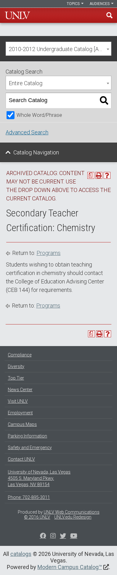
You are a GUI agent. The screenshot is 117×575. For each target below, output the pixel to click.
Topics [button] (73, 4)
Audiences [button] (100, 4)
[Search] (104, 100)
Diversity (16, 366)
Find (109, 15)
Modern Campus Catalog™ (69, 567)
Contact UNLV (21, 459)
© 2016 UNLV (37, 517)
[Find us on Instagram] (63, 536)
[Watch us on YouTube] (74, 536)
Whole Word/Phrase (39, 115)
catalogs (21, 554)
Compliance (20, 354)
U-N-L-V (17, 15)
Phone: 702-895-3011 (29, 497)
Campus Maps (22, 424)
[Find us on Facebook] (43, 536)
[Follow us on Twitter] (53, 536)
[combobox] (58, 49)
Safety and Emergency (30, 447)
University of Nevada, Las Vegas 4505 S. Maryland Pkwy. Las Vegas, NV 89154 (39, 478)
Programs (49, 253)
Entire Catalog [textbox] (25, 83)
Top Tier (16, 378)
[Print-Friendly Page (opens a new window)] (98, 175)
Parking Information (27, 435)
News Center (20, 389)
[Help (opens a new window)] (107, 175)
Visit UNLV (18, 401)
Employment (20, 412)
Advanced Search (27, 132)
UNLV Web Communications (72, 512)
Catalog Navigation (36, 152)
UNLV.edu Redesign (72, 517)
